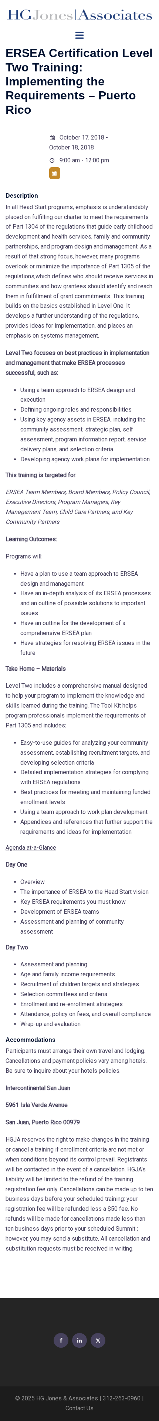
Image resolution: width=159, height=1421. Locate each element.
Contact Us (79, 1408)
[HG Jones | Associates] (79, 14)
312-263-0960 (122, 1398)
